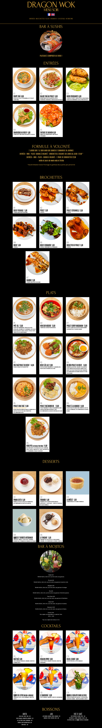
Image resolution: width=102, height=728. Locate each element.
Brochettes (40, 19)
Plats (48, 19)
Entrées (32, 19)
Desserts (53, 19)
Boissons (69, 19)
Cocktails (61, 19)
